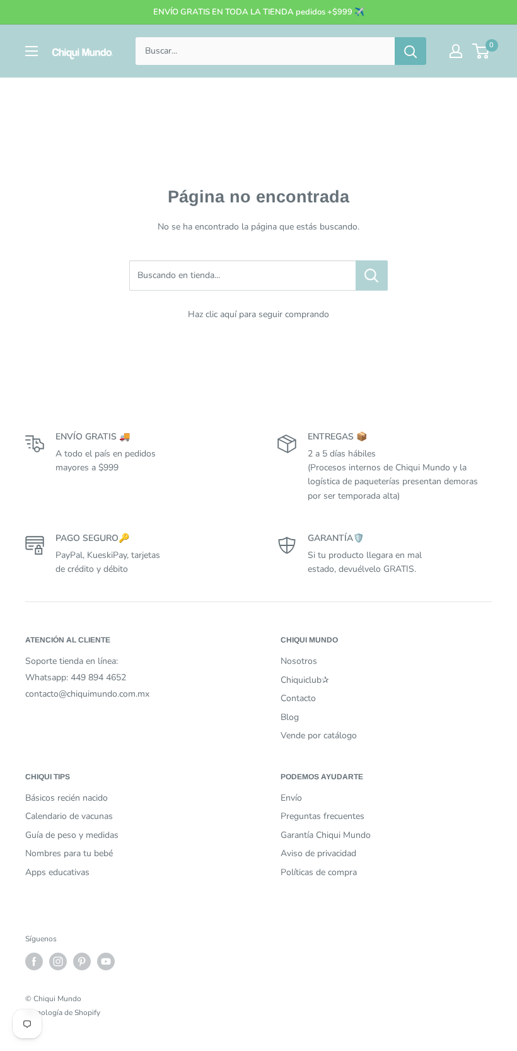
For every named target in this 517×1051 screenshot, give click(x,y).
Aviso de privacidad (318, 853)
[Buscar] (410, 51)
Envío (291, 798)
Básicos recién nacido (66, 798)
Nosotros (299, 661)
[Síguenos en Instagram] (58, 961)
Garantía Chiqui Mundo (326, 835)
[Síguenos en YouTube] (106, 961)
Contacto (298, 698)
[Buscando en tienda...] (372, 275)
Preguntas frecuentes (322, 816)
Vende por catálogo (319, 735)
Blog (290, 717)
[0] (481, 51)
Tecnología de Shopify (62, 1012)
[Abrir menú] (31, 51)
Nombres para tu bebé (69, 853)
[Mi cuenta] (456, 51)
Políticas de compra (319, 872)
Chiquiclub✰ (305, 680)
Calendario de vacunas (69, 816)
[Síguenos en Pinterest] (82, 961)
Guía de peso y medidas (72, 835)
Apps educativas (57, 872)
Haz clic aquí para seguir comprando (258, 314)
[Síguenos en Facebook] (34, 961)
